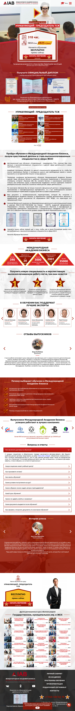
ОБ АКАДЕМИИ (54, 677)
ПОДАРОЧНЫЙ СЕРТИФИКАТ (54, 687)
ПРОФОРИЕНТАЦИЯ (55, 684)
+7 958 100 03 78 (55, 696)
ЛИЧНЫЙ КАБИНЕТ (54, 674)
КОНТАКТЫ (54, 691)
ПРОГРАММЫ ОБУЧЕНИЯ (54, 680)
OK (37, 707)
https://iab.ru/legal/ (44, 456)
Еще (39, 145)
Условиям (47, 705)
